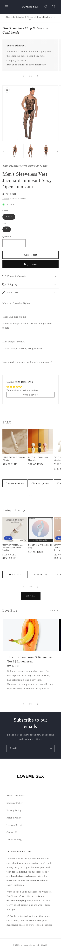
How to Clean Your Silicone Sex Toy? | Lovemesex (30, 659)
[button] (6, 6)
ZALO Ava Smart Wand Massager (38, 458)
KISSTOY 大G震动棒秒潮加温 (40, 546)
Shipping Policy (15, 803)
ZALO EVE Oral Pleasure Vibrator (13, 458)
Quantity (6, 236)
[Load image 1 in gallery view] (15, 151)
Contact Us (12, 832)
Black (9, 216)
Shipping (5, 198)
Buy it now (30, 264)
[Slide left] (23, 76)
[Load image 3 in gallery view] (46, 151)
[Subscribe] (50, 748)
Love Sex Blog (14, 839)
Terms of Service (15, 825)
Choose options (15, 483)
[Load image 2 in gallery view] (30, 151)
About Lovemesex (16, 795)
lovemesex (25, 945)
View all (30, 595)
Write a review (30, 394)
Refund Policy (14, 818)
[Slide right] (37, 76)
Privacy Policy (14, 810)
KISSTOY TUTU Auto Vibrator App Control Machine (12, 547)
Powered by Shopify (39, 945)
